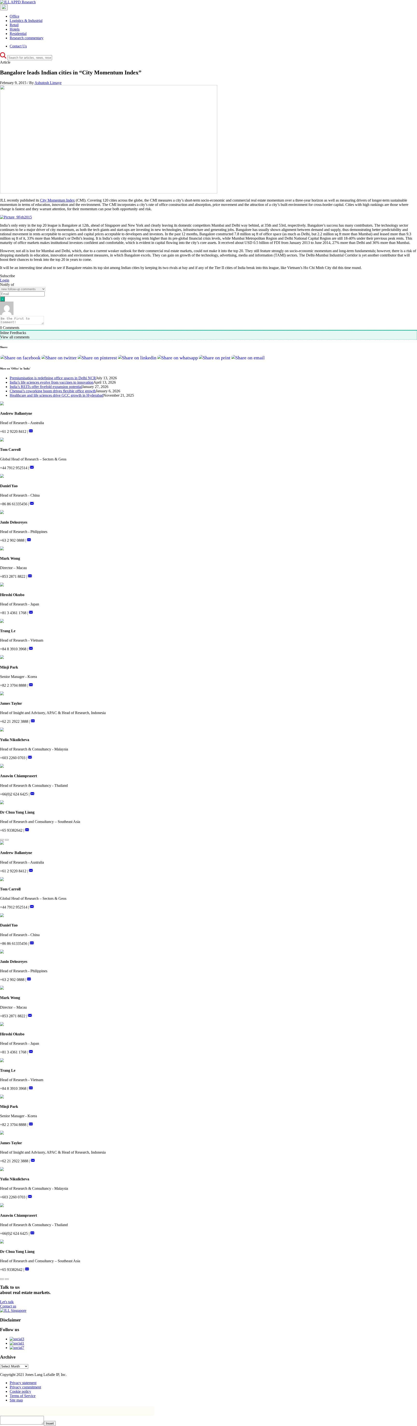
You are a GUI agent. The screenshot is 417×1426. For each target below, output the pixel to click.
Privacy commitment (25, 1387)
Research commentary (26, 38)
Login (4, 280)
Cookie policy (20, 1391)
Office (14, 16)
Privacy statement (23, 1383)
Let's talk (7, 1302)
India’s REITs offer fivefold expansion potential (46, 387)
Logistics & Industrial (26, 21)
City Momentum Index (57, 200)
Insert (50, 1423)
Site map (16, 1400)
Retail (14, 25)
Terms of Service (22, 1396)
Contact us (8, 1306)
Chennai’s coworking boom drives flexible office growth (53, 391)
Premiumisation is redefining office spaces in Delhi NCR (53, 378)
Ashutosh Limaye (48, 83)
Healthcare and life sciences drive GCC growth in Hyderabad (56, 395)
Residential (18, 34)
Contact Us (18, 46)
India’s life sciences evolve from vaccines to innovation (51, 382)
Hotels (15, 29)
